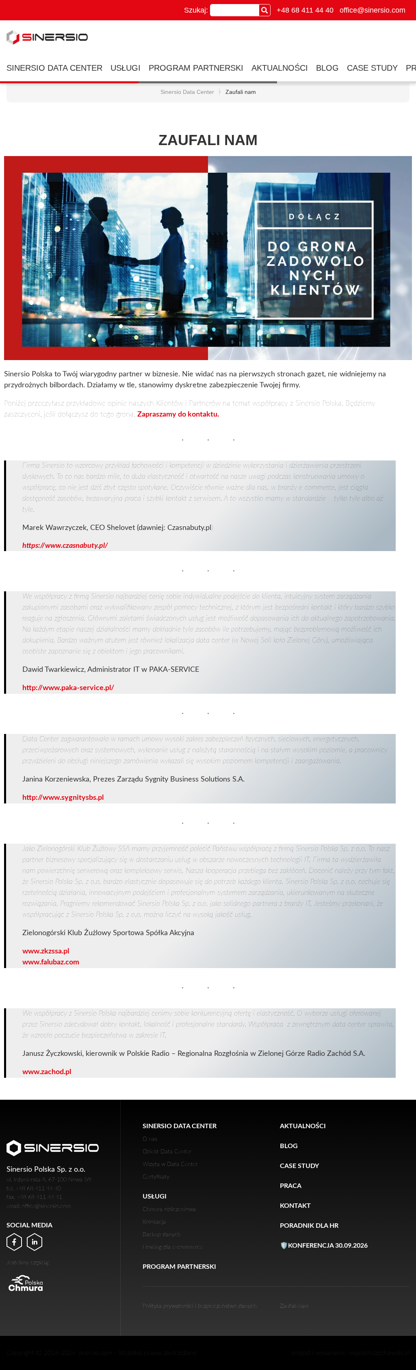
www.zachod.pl (46, 1072)
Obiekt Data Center (167, 1152)
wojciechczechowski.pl (379, 1353)
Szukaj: (196, 10)
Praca (290, 1186)
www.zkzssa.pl (45, 951)
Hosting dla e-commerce (173, 1247)
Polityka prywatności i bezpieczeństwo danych (200, 1306)
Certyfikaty (156, 1177)
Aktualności (279, 67)
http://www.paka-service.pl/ (68, 688)
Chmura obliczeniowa (169, 1209)
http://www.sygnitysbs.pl (63, 797)
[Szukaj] (265, 10)
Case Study (372, 67)
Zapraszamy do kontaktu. (178, 414)
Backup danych (162, 1234)
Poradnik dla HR (309, 1225)
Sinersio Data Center (54, 67)
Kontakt (295, 1206)
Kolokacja (154, 1222)
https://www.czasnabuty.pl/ (65, 545)
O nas (150, 1139)
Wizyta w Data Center (170, 1164)
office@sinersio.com (372, 10)
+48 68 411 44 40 (305, 10)
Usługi (125, 67)
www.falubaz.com (50, 962)
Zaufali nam (294, 1306)
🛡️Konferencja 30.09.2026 (324, 1245)
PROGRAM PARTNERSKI (196, 67)
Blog (327, 67)
